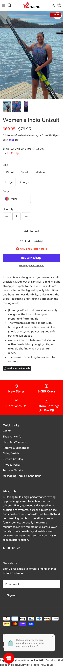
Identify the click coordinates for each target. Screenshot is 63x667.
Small (24, 172)
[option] (31, 55)
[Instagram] (13, 548)
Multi (14, 198)
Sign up (11, 595)
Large (9, 182)
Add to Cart (31, 231)
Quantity (8, 209)
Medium (40, 172)
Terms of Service (13, 470)
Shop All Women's (14, 442)
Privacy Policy (11, 464)
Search (7, 430)
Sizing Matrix (11, 453)
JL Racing (13, 153)
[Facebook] (4, 548)
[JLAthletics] (32, 5)
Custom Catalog (13, 459)
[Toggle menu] (3, 5)
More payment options (31, 265)
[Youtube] (9, 548)
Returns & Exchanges (16, 447)
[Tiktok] (18, 548)
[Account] (52, 5)
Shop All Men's (12, 436)
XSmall (9, 172)
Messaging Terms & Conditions (22, 475)
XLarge (24, 182)
